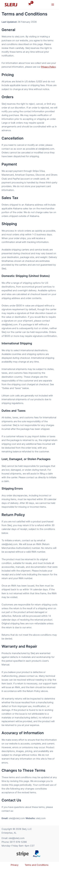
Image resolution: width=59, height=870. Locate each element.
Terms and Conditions (36, 865)
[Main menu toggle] (53, 4)
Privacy (14, 865)
